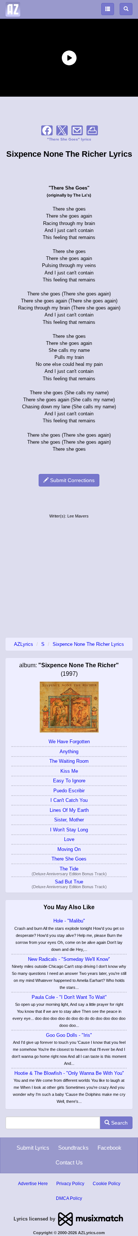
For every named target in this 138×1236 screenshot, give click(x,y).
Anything (69, 751)
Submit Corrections (72, 480)
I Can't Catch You (69, 800)
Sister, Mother (69, 820)
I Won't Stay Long (69, 829)
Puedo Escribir (69, 790)
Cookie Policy (106, 1183)
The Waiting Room (69, 761)
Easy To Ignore (69, 780)
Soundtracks (73, 1148)
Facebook (109, 1148)
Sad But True (69, 881)
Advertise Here (33, 1183)
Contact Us (69, 1162)
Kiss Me (69, 771)
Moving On (69, 849)
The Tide (69, 869)
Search (119, 1123)
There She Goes (69, 859)
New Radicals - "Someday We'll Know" (69, 959)
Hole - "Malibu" (69, 921)
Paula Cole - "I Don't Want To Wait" (69, 997)
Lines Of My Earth (69, 810)
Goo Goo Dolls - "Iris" (69, 1035)
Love (69, 839)
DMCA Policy (69, 1198)
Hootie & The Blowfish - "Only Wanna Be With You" (69, 1073)
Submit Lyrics (33, 1148)
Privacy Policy (70, 1183)
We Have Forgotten (69, 741)
